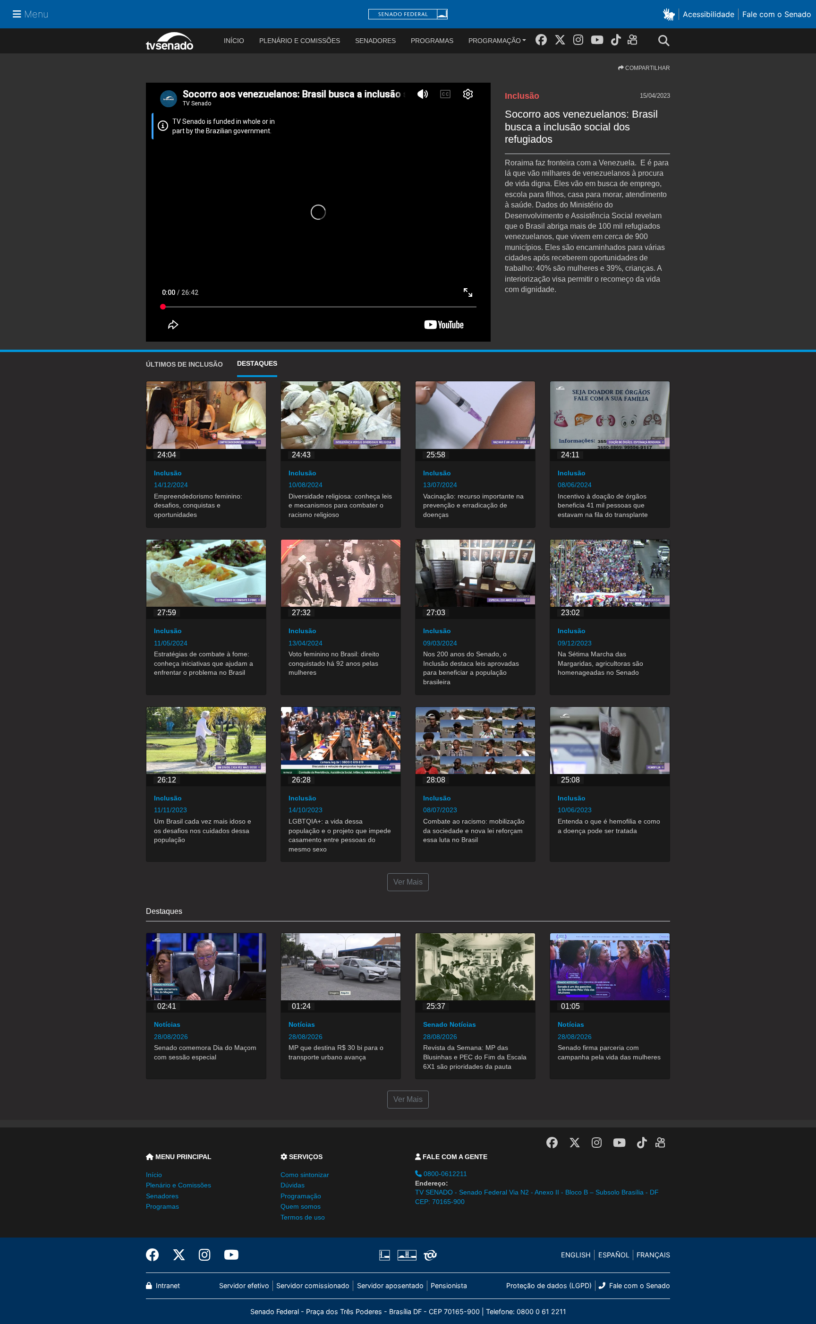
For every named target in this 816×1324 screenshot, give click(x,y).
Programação (494, 40)
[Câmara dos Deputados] (386, 1255)
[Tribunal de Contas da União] (428, 1255)
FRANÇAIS (653, 1255)
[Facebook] (541, 40)
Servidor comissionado (312, 1285)
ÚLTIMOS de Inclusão (184, 364)
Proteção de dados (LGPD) (549, 1285)
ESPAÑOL (613, 1255)
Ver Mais (408, 882)
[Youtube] (597, 40)
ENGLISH (576, 1255)
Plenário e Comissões (299, 40)
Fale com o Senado (776, 14)
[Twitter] (560, 40)
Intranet (167, 1285)
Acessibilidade (708, 14)
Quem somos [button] (300, 1206)
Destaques (257, 363)
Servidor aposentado (390, 1285)
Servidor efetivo (244, 1285)
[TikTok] (616, 40)
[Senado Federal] (408, 14)
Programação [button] (300, 1196)
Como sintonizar (304, 1174)
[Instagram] (578, 40)
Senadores (375, 40)
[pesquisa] (667, 41)
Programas (432, 40)
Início (154, 1174)
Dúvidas (292, 1185)
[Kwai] (634, 41)
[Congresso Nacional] (406, 1255)
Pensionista (449, 1285)
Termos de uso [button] (302, 1217)
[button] (671, 14)
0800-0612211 (444, 1174)
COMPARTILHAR (647, 68)
